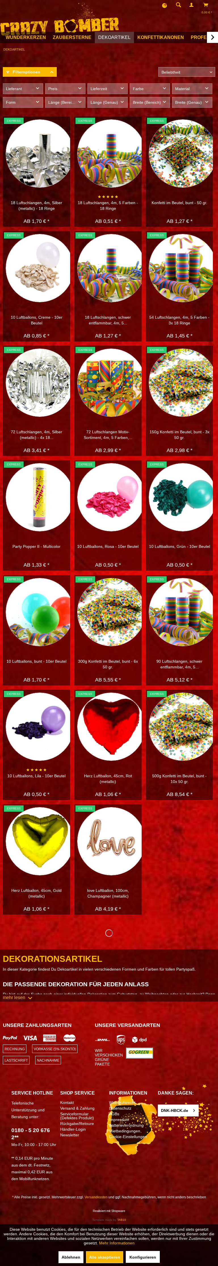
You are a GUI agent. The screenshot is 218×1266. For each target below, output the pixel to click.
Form (11, 102)
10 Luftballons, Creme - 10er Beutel (36, 320)
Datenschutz (120, 1108)
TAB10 (121, 1219)
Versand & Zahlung (77, 1108)
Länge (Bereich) (62, 102)
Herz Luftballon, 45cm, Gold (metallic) (36, 893)
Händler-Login (73, 1129)
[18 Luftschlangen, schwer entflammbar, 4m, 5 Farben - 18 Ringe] (111, 268)
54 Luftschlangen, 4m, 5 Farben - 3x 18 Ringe (179, 320)
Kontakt (67, 1102)
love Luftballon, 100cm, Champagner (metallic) (108, 893)
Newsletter (69, 1135)
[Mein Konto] (192, 5)
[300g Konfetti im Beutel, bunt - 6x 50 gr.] (111, 612)
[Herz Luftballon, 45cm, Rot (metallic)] (111, 727)
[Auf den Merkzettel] (61, 125)
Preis (52, 88)
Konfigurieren (142, 1257)
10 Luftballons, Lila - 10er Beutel (36, 776)
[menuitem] (177, 5)
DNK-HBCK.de (174, 1110)
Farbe (138, 88)
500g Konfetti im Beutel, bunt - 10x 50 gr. (179, 779)
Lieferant (14, 88)
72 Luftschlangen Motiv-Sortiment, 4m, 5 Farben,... (108, 435)
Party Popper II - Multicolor (36, 546)
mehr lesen (14, 997)
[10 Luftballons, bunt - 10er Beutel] (40, 612)
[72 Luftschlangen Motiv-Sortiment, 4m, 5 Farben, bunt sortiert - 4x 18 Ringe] (111, 383)
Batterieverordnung (126, 1125)
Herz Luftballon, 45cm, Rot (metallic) (108, 779)
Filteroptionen (26, 72)
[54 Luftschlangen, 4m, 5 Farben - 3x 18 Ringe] (183, 268)
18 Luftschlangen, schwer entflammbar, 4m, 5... (108, 320)
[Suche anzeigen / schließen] (178, 5)
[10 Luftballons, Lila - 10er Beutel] (40, 727)
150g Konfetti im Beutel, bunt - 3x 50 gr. (179, 435)
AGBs (114, 1114)
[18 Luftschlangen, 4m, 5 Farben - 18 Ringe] (111, 153)
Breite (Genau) (188, 102)
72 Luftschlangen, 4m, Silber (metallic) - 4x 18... (36, 435)
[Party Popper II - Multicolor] (40, 497)
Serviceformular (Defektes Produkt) (77, 1116)
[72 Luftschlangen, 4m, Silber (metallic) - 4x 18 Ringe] (40, 383)
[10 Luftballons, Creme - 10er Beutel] (40, 268)
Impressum (119, 1119)
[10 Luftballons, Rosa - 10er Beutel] (111, 497)
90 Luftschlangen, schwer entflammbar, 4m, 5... (179, 664)
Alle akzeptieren (104, 1257)
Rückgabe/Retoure (77, 1123)
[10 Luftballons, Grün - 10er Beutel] (183, 497)
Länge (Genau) (104, 102)
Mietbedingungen (124, 1131)
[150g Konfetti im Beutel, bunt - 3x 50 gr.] (183, 383)
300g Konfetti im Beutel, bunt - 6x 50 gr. (108, 664)
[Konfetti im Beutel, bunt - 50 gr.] (183, 153)
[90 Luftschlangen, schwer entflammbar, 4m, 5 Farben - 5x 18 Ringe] (183, 612)
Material (182, 88)
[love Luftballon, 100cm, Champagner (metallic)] (111, 841)
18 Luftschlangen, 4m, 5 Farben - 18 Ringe (108, 205)
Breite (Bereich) (147, 102)
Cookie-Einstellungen (128, 1136)
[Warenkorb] (207, 5)
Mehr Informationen (117, 1243)
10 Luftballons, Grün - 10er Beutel (179, 546)
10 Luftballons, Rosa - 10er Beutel (108, 546)
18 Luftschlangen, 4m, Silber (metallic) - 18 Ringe (36, 205)
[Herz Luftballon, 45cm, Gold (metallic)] (40, 841)
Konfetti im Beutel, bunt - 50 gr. (179, 202)
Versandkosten (96, 1197)
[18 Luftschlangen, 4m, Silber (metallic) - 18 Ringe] (40, 153)
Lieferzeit (99, 88)
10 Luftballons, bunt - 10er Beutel (36, 661)
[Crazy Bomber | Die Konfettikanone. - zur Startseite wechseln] (59, 18)
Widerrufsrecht (122, 1102)
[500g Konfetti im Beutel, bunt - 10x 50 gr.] (183, 727)
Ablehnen (71, 1257)
